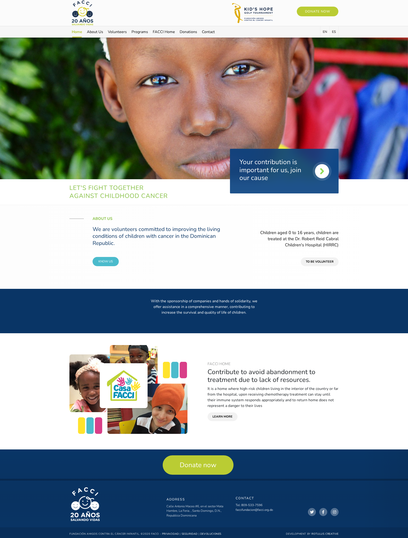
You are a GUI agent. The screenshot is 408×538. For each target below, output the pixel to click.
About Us (95, 31)
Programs (140, 31)
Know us (105, 261)
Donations (188, 31)
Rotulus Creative (325, 534)
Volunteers (117, 31)
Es (334, 32)
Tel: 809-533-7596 (249, 505)
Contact (208, 31)
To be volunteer (320, 262)
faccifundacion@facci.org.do (254, 510)
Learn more (222, 416)
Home (77, 31)
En (325, 32)
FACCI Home (164, 31)
